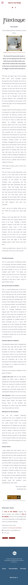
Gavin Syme (12, 538)
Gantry (4, 568)
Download (23, 568)
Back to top (13, 577)
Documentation (13, 568)
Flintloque (5, 538)
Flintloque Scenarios (15, 528)
